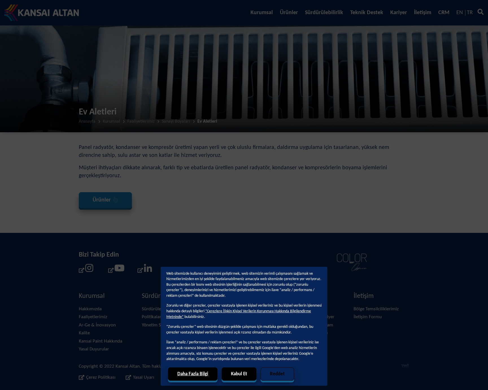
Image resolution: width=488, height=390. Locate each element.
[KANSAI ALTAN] (41, 12)
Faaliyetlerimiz (140, 121)
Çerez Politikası (101, 377)
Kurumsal (261, 13)
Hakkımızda (90, 309)
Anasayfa (87, 121)
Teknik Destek (366, 13)
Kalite (84, 333)
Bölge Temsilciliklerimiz (376, 309)
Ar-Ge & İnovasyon (97, 325)
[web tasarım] (405, 366)
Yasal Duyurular (94, 349)
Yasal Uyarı (143, 377)
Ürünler (289, 13)
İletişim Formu (368, 317)
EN (459, 13)
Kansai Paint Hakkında (100, 341)
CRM (443, 13)
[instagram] (86, 270)
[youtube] (115, 270)
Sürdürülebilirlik (324, 13)
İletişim (422, 13)
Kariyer (398, 13)
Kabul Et (239, 374)
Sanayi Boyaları (176, 121)
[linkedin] (145, 270)
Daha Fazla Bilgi (192, 374)
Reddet (277, 374)
